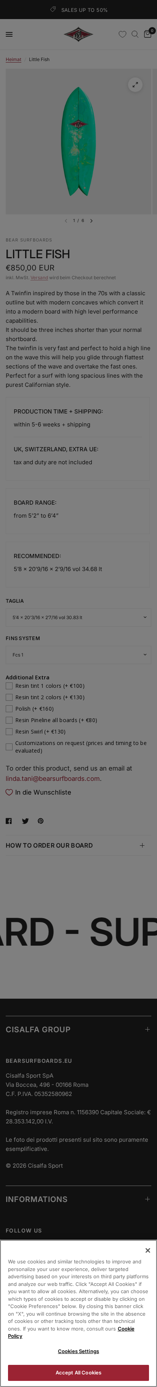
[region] (78, 1313)
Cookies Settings (78, 1351)
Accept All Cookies (78, 1372)
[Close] (147, 1250)
